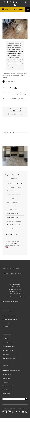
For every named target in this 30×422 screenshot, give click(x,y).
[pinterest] (10, 2)
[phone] (3, 415)
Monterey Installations (13, 206)
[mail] (26, 412)
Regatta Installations (12, 217)
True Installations (11, 191)
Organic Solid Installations (14, 221)
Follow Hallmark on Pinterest (12, 245)
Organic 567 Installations (13, 194)
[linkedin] (16, 2)
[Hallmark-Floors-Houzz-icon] (19, 2)
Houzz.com (14, 68)
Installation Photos (17, 92)
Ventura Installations (12, 202)
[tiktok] (13, 2)
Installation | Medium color (19, 98)
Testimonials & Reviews (11, 178)
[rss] (15, 5)
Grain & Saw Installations (13, 210)
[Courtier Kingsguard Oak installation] (15, 147)
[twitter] (22, 2)
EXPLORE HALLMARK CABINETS (11, 301)
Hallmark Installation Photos (13, 187)
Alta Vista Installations (13, 198)
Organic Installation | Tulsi (19, 94)
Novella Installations (12, 213)
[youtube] (25, 2)
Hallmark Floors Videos (12, 234)
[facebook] (7, 2)
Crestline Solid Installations (14, 225)
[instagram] (4, 2)
